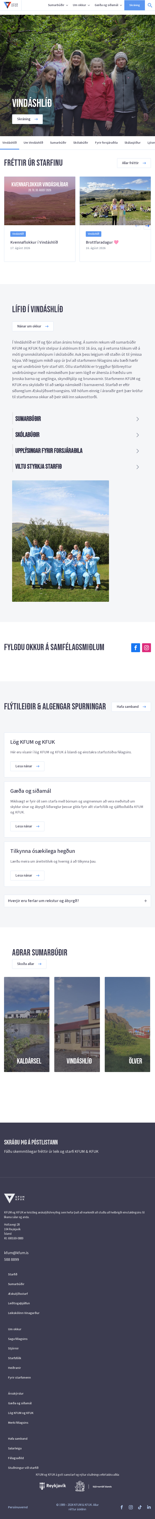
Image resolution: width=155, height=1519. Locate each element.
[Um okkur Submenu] (89, 5)
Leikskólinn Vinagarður (24, 1313)
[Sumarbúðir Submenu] (67, 5)
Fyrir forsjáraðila (106, 142)
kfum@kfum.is (16, 1253)
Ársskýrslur (16, 1393)
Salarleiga (15, 1448)
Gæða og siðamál (106, 5)
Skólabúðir (80, 142)
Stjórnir (13, 1348)
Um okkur (79, 5)
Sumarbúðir (56, 5)
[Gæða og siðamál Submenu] (121, 5)
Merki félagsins (18, 1422)
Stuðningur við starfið (23, 1468)
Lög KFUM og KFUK (21, 1413)
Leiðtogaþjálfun (19, 1303)
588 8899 (11, 1259)
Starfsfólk (14, 1358)
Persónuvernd (18, 1507)
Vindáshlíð (9, 142)
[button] (147, 225)
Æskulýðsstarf (18, 1294)
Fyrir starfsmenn (19, 1377)
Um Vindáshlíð (33, 142)
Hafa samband (17, 1438)
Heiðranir (14, 1368)
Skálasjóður (133, 142)
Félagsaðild (16, 1458)
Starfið (12, 1274)
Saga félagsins (17, 1339)
